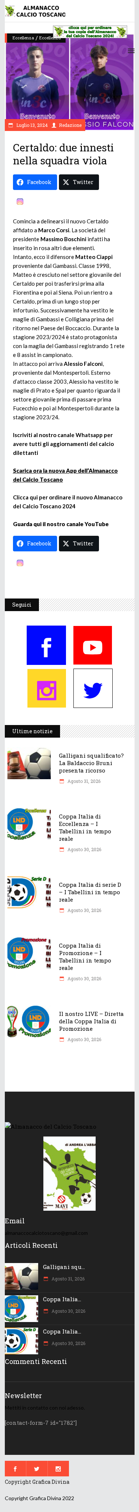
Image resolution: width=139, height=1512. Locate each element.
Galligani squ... (64, 1266)
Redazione (70, 125)
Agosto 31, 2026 (83, 781)
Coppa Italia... (62, 1299)
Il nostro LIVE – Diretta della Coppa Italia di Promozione (91, 1021)
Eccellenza (23, 37)
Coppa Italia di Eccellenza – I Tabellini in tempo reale (85, 827)
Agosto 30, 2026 (83, 849)
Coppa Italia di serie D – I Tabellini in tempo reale (90, 892)
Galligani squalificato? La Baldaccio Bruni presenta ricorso (91, 763)
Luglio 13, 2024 (31, 125)
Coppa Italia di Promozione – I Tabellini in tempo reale (85, 956)
